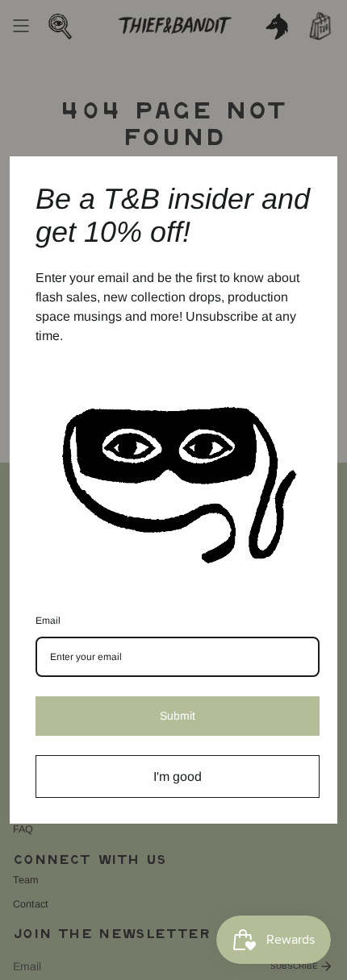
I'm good (177, 776)
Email (48, 620)
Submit (177, 715)
